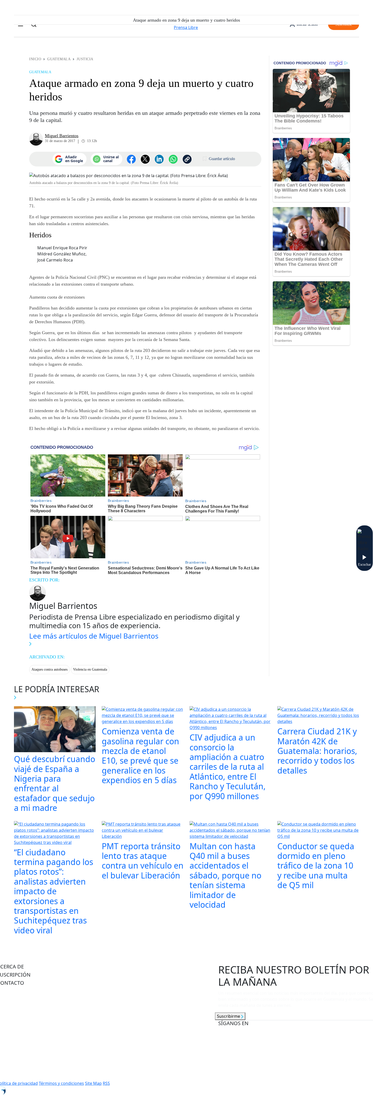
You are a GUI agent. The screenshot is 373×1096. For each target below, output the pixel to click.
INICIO (35, 59)
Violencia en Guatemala (90, 669)
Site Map (93, 1083)
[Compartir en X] (145, 159)
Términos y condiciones (61, 1083)
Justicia (85, 59)
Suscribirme (229, 1016)
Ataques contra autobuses (49, 669)
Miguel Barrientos (61, 135)
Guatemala (59, 59)
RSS (106, 1083)
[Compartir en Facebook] (131, 159)
